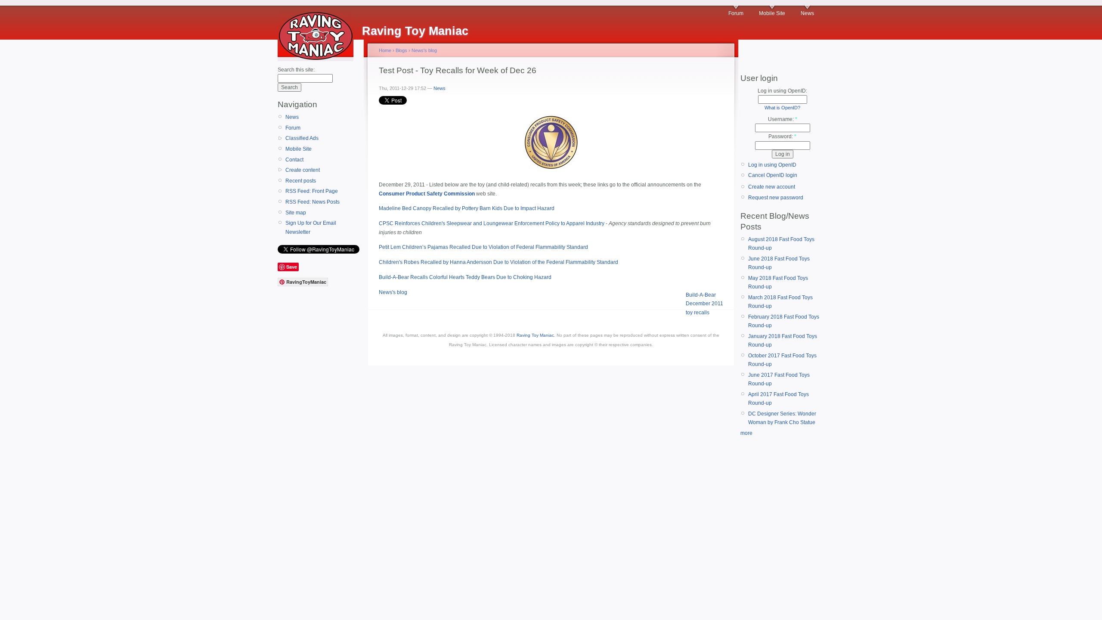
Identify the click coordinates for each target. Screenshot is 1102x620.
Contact (294, 160)
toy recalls (697, 313)
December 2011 (704, 304)
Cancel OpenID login (772, 175)
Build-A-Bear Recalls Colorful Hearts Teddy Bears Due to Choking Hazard (465, 277)
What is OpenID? (782, 107)
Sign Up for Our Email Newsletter (310, 227)
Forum (735, 13)
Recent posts (300, 181)
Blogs (401, 50)
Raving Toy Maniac (535, 335)
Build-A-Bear (701, 295)
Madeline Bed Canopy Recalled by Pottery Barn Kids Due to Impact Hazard (466, 208)
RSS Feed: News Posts (312, 202)
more (746, 433)
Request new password (775, 198)
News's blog (424, 50)
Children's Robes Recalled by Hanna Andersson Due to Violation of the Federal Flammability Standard (498, 262)
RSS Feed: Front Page (311, 191)
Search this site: (296, 70)
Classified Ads (302, 138)
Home (385, 50)
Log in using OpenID (772, 165)
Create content (302, 170)
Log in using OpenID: (782, 91)
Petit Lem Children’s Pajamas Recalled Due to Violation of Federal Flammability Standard (483, 247)
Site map (295, 213)
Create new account (771, 187)
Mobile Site (772, 13)
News (807, 13)
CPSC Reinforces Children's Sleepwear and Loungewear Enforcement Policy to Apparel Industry (491, 223)
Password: (782, 136)
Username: (782, 119)
